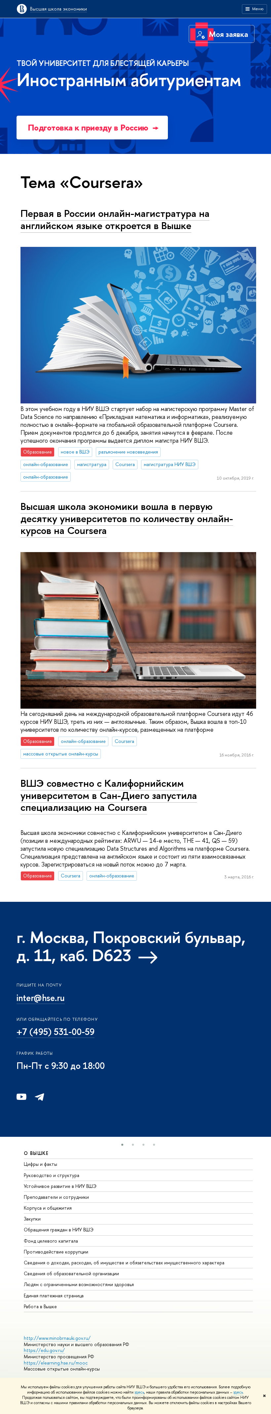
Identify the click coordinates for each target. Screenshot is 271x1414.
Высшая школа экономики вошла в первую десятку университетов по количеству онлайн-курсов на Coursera (126, 518)
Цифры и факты (40, 1164)
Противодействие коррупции (56, 1252)
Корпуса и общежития (48, 1208)
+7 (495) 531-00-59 (56, 1032)
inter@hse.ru (41, 998)
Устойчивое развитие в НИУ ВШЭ (60, 1186)
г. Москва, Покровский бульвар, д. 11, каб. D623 (131, 946)
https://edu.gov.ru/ (44, 1350)
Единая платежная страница (54, 1295)
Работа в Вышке (40, 1306)
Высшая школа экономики (58, 9)
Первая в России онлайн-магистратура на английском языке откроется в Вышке (115, 219)
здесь (139, 1392)
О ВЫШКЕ (36, 1153)
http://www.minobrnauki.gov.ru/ (57, 1338)
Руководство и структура (51, 1175)
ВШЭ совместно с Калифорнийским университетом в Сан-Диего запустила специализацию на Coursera (108, 795)
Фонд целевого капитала (51, 1241)
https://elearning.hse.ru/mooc (56, 1363)
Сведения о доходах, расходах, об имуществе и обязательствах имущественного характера (124, 1262)
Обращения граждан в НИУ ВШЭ (59, 1229)
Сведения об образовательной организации (71, 1273)
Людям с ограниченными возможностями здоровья (79, 1284)
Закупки (32, 1219)
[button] (122, 1145)
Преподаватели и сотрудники (56, 1197)
